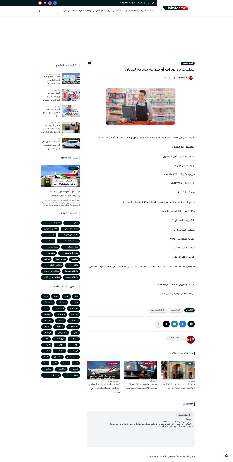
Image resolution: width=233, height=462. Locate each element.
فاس (55, 363)
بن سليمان (62, 333)
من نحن (151, 3)
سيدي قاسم (72, 357)
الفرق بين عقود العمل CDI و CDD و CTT (51, 112)
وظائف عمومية (83, 11)
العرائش (74, 321)
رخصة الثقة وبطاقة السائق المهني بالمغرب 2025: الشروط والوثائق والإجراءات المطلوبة (51, 81)
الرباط (46, 309)
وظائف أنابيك (56, 265)
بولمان (75, 339)
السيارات (56, 223)
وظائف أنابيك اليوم (158, 310)
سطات (61, 351)
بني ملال (48, 333)
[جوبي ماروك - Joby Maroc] (176, 8)
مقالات (75, 259)
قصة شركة (53, 247)
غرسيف (65, 363)
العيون (61, 321)
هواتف (47, 259)
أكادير (46, 296)
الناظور (60, 327)
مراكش (62, 369)
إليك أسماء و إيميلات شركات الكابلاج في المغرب (51, 96)
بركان (76, 333)
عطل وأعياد (73, 247)
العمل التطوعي (50, 229)
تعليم (51, 241)
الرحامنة (74, 315)
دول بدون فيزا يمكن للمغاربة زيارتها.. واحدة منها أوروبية (64, 194)
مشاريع (51, 253)
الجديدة (63, 302)
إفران (76, 302)
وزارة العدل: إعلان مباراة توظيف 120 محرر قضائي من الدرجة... (179, 386)
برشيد (47, 327)
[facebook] (55, 3)
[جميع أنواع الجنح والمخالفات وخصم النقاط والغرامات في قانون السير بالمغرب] (71, 127)
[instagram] (50, 3)
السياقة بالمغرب (71, 229)
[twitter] (45, 3)
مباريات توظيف (71, 253)
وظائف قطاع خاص (52, 277)
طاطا (45, 357)
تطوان (61, 345)
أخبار (152, 11)
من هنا (165, 293)
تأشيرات (144, 11)
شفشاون (58, 357)
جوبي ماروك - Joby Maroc (160, 457)
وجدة (76, 375)
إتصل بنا (141, 3)
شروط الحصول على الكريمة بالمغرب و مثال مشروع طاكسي (51, 146)
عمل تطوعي (99, 11)
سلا (48, 351)
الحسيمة (49, 302)
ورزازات (56, 375)
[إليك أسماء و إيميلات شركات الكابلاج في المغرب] (71, 95)
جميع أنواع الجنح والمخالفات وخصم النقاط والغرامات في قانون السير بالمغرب (50, 130)
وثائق (76, 265)
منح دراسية (68, 11)
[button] (182, 324)
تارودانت (60, 339)
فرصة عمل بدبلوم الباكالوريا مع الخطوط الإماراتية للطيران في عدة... (104, 388)
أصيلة (56, 296)
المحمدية (74, 327)
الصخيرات (61, 315)
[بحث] (40, 11)
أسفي (66, 296)
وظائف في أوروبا (115, 11)
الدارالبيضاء (188, 63)
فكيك (45, 363)
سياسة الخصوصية (127, 3)
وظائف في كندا (71, 277)
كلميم (75, 369)
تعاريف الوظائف (71, 241)
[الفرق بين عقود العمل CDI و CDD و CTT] (71, 111)
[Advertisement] (116, 40)
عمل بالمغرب (131, 11)
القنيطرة (48, 321)
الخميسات (73, 309)
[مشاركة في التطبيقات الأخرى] (158, 324)
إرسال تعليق (184, 415)
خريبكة (75, 351)
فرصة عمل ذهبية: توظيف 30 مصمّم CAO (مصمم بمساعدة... (141, 386)
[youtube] (40, 3)
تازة (47, 339)
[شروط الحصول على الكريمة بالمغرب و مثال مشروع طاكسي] (71, 143)
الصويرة (47, 315)
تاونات (75, 345)
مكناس (48, 369)
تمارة (48, 345)
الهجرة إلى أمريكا (71, 235)
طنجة (75, 363)
